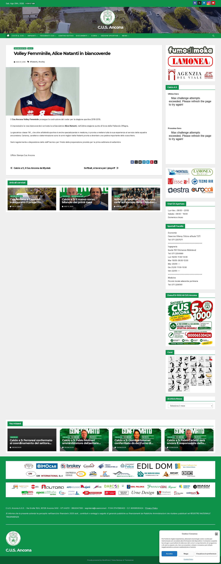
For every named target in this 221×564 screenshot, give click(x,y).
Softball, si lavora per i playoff (99, 168)
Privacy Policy (151, 508)
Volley (30, 48)
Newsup (119, 560)
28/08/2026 (16, 447)
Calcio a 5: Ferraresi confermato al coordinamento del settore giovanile (31, 443)
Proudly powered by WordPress (98, 560)
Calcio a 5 (66, 196)
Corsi (94, 36)
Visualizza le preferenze (206, 554)
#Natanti (33, 62)
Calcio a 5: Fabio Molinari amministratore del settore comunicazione (80, 443)
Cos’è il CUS (18, 36)
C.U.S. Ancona (110, 27)
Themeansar (129, 560)
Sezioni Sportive (110, 36)
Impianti (32, 36)
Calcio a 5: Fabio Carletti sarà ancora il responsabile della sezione (186, 443)
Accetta (169, 554)
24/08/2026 (121, 447)
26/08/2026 (69, 447)
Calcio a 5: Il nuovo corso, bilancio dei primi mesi (78, 201)
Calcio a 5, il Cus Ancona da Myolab (32, 168)
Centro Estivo (66, 36)
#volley (42, 62)
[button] (216, 534)
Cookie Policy (188, 559)
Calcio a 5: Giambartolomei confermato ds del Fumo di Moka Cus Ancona (133, 443)
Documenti (82, 36)
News (125, 36)
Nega (186, 554)
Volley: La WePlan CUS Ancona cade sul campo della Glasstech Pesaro (135, 202)
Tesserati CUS (47, 36)
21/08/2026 (173, 447)
